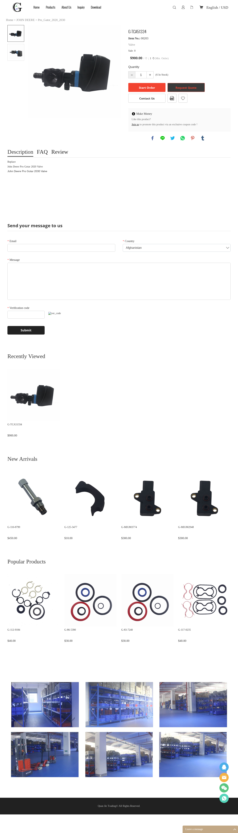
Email (11, 241)
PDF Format (172, 98)
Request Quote (186, 87)
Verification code (18, 307)
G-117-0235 (184, 629)
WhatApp (224, 798)
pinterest (192, 138)
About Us (66, 7)
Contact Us (147, 98)
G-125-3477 (70, 527)
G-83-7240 (127, 629)
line (162, 138)
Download (96, 7)
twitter (172, 138)
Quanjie (224, 777)
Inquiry (81, 7)
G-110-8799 (13, 527)
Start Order (147, 87)
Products (50, 7)
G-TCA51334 (14, 424)
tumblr (202, 138)
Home (36, 7)
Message (13, 259)
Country (128, 241)
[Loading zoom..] (74, 71)
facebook (152, 138)
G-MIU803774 (129, 527)
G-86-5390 (70, 629)
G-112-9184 (13, 629)
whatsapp (182, 138)
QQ (224, 767)
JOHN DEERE (25, 20)
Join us (135, 124)
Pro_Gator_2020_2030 (51, 20)
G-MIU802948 (186, 527)
